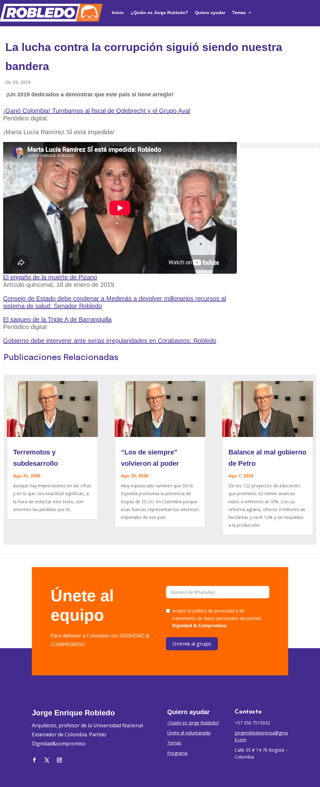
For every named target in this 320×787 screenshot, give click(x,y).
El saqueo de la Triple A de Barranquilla (57, 319)
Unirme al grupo (191, 643)
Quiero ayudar (210, 12)
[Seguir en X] (47, 760)
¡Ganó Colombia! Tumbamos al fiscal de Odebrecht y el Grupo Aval (96, 110)
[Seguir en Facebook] (34, 760)
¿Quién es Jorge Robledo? (159, 12)
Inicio (118, 12)
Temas (239, 12)
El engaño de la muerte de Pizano (50, 277)
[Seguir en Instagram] (59, 760)
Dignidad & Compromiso (199, 625)
